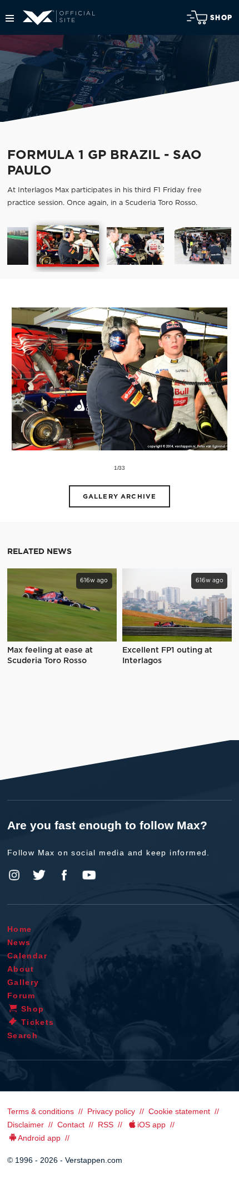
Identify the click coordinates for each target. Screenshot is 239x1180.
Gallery (23, 982)
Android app (39, 1137)
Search (22, 1035)
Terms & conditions (40, 1111)
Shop (221, 17)
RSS (105, 1124)
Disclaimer (25, 1124)
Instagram (14, 875)
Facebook (64, 875)
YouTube (89, 875)
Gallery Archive (119, 497)
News (19, 942)
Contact (70, 1124)
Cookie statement (179, 1111)
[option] (67, 245)
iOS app (151, 1124)
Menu (10, 18)
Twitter (39, 875)
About (20, 968)
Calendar (27, 955)
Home (19, 929)
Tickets (37, 1022)
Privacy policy (111, 1111)
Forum (21, 995)
